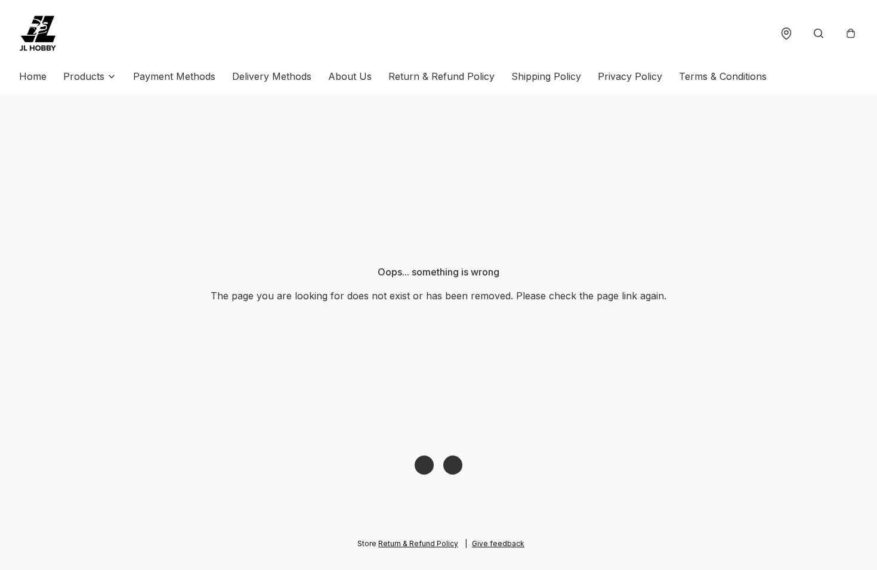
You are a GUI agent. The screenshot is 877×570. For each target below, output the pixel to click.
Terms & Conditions (723, 76)
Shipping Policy (546, 76)
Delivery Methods (271, 76)
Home (33, 76)
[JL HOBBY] (38, 33)
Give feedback (498, 543)
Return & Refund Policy (441, 76)
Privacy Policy (630, 76)
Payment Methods (174, 76)
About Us (350, 76)
